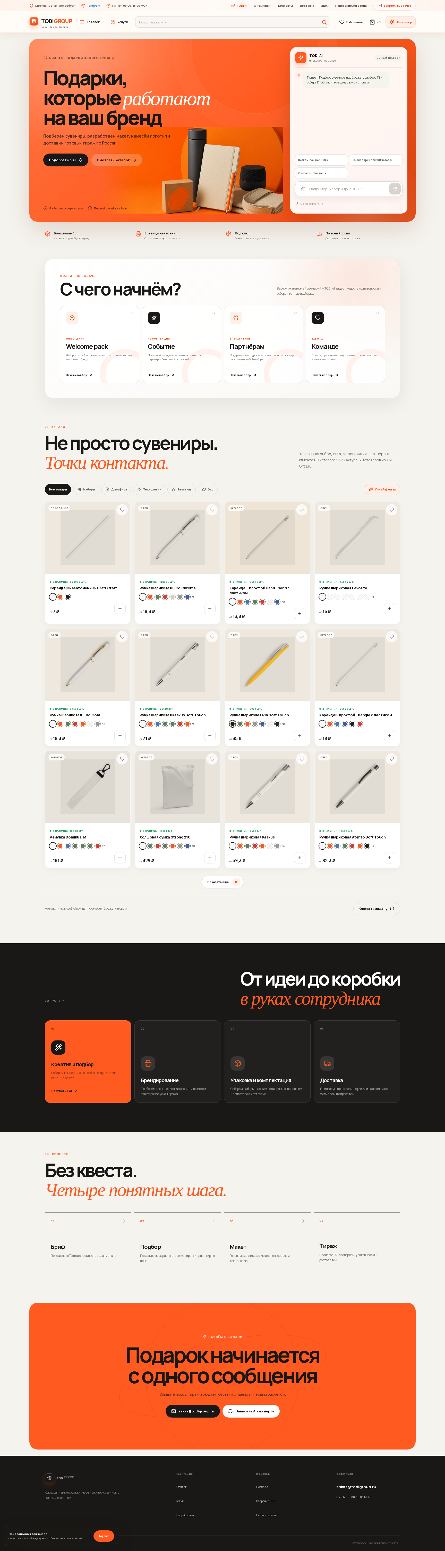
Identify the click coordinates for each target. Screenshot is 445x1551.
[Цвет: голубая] (150, 597)
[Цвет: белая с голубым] (330, 597)
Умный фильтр (385, 489)
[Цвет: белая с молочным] (345, 597)
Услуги (122, 22)
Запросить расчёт (398, 5)
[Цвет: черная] (277, 724)
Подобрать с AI (62, 160)
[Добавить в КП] (120, 608)
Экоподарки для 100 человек (372, 160)
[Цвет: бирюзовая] (150, 724)
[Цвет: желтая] (60, 724)
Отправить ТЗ (265, 1501)
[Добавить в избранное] (122, 509)
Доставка (306, 5)
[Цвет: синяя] (187, 597)
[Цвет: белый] (53, 597)
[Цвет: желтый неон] (75, 846)
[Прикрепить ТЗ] (302, 188)
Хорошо (103, 1536)
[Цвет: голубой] (240, 602)
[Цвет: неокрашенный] (270, 602)
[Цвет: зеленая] (158, 597)
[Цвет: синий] (277, 602)
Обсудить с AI (61, 1091)
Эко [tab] (210, 489)
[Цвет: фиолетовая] (270, 724)
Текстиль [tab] (184, 489)
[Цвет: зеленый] (255, 602)
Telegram (93, 5)
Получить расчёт (267, 1515)
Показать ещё (222, 882)
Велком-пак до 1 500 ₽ (313, 160)
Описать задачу (373, 908)
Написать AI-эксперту (254, 1411)
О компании (262, 5)
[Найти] (324, 22)
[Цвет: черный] (68, 597)
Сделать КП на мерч (312, 173)
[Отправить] (395, 188)
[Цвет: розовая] (172, 597)
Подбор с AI (263, 1487)
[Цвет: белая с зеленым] (337, 597)
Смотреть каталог (113, 160)
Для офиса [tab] (119, 489)
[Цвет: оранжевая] (83, 724)
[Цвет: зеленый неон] (90, 846)
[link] (88, 562)
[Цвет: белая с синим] (352, 597)
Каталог (93, 22)
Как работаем (185, 1515)
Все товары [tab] (58, 489)
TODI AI (242, 5)
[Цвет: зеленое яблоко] (172, 724)
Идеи (325, 5)
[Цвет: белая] (143, 597)
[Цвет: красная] (165, 597)
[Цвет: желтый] (247, 602)
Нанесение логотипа (351, 5)
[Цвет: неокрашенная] (165, 846)
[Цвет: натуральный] (60, 597)
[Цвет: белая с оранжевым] (367, 597)
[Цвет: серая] (180, 597)
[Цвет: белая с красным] (360, 597)
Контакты (285, 5)
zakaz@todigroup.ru (196, 1411)
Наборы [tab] (89, 489)
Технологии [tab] (152, 489)
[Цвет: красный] (262, 602)
